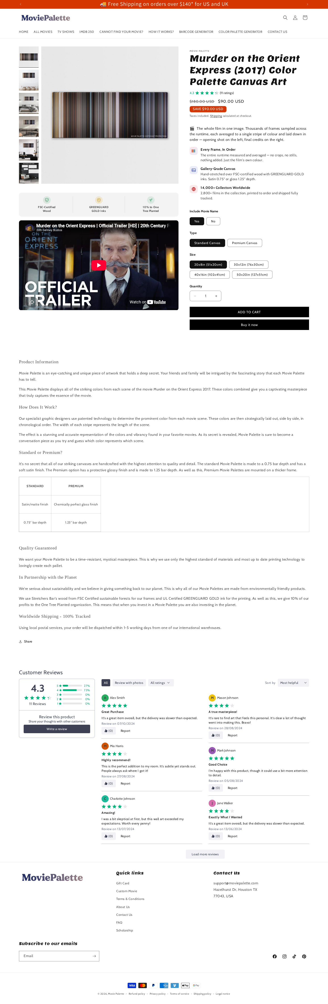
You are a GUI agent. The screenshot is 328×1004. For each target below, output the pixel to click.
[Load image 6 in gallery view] (29, 173)
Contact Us (124, 915)
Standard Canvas (207, 243)
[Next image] (170, 115)
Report (126, 731)
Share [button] (28, 641)
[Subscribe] (94, 956)
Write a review (57, 729)
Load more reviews (205, 854)
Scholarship (124, 930)
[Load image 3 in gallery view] (29, 103)
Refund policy (137, 993)
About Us (123, 907)
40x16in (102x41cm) (209, 275)
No (213, 221)
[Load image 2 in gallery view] (29, 80)
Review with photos (129, 683)
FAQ (119, 923)
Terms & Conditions (130, 899)
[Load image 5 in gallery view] (29, 149)
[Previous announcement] (20, 4)
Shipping (216, 115)
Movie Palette (116, 993)
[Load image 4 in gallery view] (29, 126)
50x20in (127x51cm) (252, 275)
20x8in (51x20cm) (208, 265)
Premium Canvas (244, 243)
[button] (285, 18)
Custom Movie (126, 891)
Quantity (196, 286)
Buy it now (249, 325)
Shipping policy (203, 993)
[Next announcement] (307, 4)
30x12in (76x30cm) (249, 265)
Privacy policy (158, 993)
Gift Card (122, 883)
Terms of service (179, 993)
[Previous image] (49, 115)
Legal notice (223, 993)
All (106, 683)
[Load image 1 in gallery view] (29, 56)
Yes (196, 221)
